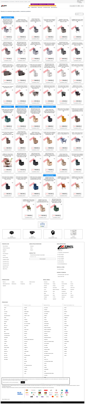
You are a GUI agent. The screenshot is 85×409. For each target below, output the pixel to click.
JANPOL (25, 349)
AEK (4, 309)
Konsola (72, 283)
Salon (30, 283)
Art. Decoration (6, 319)
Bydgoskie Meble (6, 333)
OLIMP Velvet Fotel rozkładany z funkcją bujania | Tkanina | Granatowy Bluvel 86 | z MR (35, 178)
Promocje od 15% (6, 261)
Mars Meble (46, 307)
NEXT (45, 357)
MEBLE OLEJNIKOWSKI (47, 329)
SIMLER (65, 321)
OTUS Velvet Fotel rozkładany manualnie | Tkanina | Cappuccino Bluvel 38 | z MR (7, 133)
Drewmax (5, 353)
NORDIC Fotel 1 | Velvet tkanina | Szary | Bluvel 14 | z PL (77, 87)
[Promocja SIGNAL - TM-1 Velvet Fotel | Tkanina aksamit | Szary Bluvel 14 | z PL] (59, 91)
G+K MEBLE (26, 321)
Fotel (71, 281)
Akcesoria (45, 281)
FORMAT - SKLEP (26, 315)
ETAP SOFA (6, 357)
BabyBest (5, 321)
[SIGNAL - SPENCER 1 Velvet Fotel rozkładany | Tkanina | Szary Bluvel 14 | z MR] (63, 29)
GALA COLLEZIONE (27, 323)
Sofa (53, 293)
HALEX (25, 335)
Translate (80, 2)
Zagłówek (54, 298)
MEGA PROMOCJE (54, 7)
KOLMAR (25, 361)
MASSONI (45, 309)
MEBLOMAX (46, 335)
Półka (54, 291)
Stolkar (65, 329)
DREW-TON (5, 351)
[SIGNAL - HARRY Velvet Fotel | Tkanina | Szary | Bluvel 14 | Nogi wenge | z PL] (77, 73)
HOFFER (25, 343)
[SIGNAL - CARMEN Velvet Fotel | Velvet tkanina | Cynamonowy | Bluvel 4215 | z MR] (63, 186)
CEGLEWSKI (6, 337)
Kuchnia (72, 285)
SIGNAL (65, 319)
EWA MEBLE (6, 359)
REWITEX (65, 311)
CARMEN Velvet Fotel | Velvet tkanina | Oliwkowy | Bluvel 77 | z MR (28, 200)
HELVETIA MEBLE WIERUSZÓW (28, 339)
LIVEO (25, 373)
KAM (25, 353)
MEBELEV (45, 315)
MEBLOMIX (46, 339)
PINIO (45, 371)
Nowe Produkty (5, 257)
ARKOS (5, 317)
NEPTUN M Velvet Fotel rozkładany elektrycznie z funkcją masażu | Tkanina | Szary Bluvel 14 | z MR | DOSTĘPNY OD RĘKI (8, 21)
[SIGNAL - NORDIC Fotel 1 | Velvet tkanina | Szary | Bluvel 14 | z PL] (77, 93)
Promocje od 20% (6, 263)
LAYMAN (25, 367)
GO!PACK (25, 331)
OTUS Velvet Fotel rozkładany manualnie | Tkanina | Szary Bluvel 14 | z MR (49, 20)
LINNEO (25, 371)
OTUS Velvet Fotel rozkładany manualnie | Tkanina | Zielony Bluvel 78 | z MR (77, 155)
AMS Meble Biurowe (7, 315)
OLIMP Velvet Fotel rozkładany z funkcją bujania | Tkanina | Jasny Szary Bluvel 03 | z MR (35, 65)
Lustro (45, 289)
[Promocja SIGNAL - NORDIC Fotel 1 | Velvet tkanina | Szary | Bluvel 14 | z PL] (73, 91)
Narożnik (45, 291)
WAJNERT (65, 347)
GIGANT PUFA (26, 329)
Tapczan (72, 295)
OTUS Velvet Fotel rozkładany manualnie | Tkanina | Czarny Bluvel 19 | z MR (7, 178)
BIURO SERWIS (6, 329)
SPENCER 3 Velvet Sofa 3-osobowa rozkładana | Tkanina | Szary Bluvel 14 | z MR (7, 65)
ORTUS (45, 363)
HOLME (25, 345)
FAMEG (25, 309)
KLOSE (25, 357)
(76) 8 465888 (61, 258)
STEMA (65, 327)
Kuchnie (22, 281)
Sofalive (65, 323)
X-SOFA (65, 353)
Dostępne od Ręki (6, 259)
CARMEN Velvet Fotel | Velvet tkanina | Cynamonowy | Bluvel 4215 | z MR (63, 178)
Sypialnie (4, 285)
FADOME (25, 307)
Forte (25, 317)
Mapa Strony (5, 268)
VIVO (65, 345)
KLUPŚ (25, 359)
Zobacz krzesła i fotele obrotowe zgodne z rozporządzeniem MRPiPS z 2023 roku (43, 5)
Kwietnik (45, 287)
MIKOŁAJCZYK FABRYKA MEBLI (49, 341)
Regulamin (25, 1)
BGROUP (5, 327)
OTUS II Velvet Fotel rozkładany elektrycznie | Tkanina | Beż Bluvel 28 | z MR (63, 155)
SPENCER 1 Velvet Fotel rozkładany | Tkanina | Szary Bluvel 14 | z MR (63, 20)
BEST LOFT (5, 325)
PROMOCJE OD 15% (34, 4)
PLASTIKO (45, 375)
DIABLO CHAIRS (6, 347)
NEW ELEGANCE (46, 355)
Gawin (25, 327)
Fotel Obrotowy (46, 283)
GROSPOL (25, 333)
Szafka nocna (64, 295)
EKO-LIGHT (5, 355)
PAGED (45, 365)
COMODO (5, 341)
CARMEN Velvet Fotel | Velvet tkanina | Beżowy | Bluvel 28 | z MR (77, 178)
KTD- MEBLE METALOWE (28, 365)
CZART (5, 343)
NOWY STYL (46, 359)
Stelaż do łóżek (64, 293)
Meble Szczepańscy (47, 331)
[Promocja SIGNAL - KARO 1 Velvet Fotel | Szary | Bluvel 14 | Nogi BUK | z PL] (73, 138)
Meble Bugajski (46, 323)
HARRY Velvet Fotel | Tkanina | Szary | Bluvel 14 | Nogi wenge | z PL (77, 65)
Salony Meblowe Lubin (6, 399)
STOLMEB (65, 333)
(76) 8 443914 (61, 256)
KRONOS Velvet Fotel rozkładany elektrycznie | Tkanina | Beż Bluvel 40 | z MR (42, 200)
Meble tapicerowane (6, 283)
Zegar (63, 298)
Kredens (54, 285)
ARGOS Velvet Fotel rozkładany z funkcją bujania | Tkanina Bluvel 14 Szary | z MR (21, 20)
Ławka (63, 287)
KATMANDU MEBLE (27, 355)
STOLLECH (66, 331)
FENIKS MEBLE (26, 311)
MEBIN (45, 317)
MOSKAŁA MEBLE (47, 349)
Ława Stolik (55, 287)
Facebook (32, 246)
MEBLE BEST (46, 321)
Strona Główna (21, 1)
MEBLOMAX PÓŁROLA (47, 337)
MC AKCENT (46, 313)
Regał (45, 293)
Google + (31, 249)
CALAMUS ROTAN (7, 335)
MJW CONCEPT (46, 343)
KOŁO (25, 363)
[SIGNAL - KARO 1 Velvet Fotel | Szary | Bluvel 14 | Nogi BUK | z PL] (77, 140)
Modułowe (72, 289)
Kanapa (54, 283)
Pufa (71, 291)
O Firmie (4, 255)
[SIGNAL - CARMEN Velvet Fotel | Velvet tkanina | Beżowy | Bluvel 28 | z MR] (77, 186)
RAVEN (65, 307)
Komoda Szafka (64, 283)
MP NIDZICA (46, 351)
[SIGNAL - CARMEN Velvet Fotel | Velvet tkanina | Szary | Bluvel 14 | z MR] (77, 29)
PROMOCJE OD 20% (42, 4)
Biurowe (4, 281)
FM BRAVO (25, 313)
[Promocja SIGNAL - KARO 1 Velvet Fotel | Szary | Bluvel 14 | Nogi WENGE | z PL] (59, 138)
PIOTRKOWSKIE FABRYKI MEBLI (49, 373)
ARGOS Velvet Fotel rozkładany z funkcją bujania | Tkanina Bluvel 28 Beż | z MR (35, 133)
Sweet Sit (65, 337)
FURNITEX (25, 319)
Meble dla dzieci (32, 281)
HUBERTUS (26, 347)
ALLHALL (5, 313)
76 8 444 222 (12, 1)
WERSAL (65, 349)
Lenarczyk (25, 369)
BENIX (5, 323)
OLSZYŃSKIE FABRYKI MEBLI (48, 361)
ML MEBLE (45, 345)
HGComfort (25, 341)
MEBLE (29, 7)
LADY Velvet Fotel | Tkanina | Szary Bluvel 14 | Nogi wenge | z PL (21, 87)
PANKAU (45, 367)
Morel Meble (46, 347)
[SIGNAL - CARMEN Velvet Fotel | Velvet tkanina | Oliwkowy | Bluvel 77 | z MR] (28, 208)
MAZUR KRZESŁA (46, 311)
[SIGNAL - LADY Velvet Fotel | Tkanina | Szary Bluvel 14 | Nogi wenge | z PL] (21, 93)
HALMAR (25, 337)
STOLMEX (65, 335)
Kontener (45, 285)
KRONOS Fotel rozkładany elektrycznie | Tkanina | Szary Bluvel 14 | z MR (77, 44)
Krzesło (63, 285)
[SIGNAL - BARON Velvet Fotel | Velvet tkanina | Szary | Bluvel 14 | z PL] (49, 93)
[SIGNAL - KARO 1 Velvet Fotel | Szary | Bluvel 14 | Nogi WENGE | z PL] (63, 140)
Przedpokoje (23, 283)
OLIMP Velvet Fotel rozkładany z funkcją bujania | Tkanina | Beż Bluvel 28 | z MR (49, 133)
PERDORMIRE (46, 369)
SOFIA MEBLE (66, 325)
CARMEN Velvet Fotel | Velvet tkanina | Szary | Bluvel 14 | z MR (77, 20)
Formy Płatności (5, 253)
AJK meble (5, 311)
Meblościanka (64, 289)
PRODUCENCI (40, 7)
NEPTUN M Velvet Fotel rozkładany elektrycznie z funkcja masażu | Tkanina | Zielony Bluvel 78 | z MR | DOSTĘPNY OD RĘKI (22, 111)
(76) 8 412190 (60, 260)
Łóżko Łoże (72, 287)
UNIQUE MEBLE (66, 341)
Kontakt (29, 1)
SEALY (65, 313)
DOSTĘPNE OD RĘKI (46, 7)
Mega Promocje (5, 266)
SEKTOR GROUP (66, 315)
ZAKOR (65, 355)
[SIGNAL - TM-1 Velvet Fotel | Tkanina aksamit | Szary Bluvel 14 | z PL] (63, 93)
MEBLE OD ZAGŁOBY (47, 327)
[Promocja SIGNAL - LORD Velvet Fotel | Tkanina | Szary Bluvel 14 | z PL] (4, 91)
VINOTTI (65, 343)
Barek (54, 281)
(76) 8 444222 (61, 254)
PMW (45, 377)
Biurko (63, 281)
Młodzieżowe (14, 283)
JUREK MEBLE (26, 351)
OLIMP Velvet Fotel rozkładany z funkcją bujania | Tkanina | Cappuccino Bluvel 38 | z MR (77, 109)
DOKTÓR (5, 349)
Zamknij (23, 382)
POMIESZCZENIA (34, 7)
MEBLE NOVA (46, 325)
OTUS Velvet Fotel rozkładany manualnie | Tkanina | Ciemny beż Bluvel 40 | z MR (21, 178)
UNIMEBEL (65, 339)
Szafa (54, 295)
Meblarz (45, 319)
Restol (65, 309)
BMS (5, 331)
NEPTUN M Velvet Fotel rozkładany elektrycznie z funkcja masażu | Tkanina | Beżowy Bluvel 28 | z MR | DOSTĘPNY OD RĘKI (35, 111)
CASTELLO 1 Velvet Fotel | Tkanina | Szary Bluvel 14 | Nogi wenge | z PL (36, 87)
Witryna (45, 298)
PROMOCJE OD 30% (50, 4)
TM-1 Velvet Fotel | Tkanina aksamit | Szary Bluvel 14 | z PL (63, 87)
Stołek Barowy (46, 295)
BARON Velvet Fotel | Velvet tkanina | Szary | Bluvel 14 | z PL (49, 87)
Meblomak (45, 333)
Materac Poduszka (56, 289)
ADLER (5, 307)
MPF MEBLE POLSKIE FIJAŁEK (48, 353)
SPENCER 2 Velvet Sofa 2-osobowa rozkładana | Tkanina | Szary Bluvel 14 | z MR (21, 65)
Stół (71, 293)
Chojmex (5, 339)
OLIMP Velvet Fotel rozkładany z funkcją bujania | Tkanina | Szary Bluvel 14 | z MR (49, 44)
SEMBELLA (66, 317)
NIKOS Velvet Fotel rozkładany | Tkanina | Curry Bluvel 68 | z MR (63, 109)
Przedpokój (64, 291)
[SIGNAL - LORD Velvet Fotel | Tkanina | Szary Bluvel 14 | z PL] (7, 93)
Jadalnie (13, 281)
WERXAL (65, 351)
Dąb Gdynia (6, 345)
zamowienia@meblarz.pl (5, 1)
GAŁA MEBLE (26, 325)
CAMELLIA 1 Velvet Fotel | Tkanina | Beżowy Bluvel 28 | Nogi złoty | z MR (7, 155)
